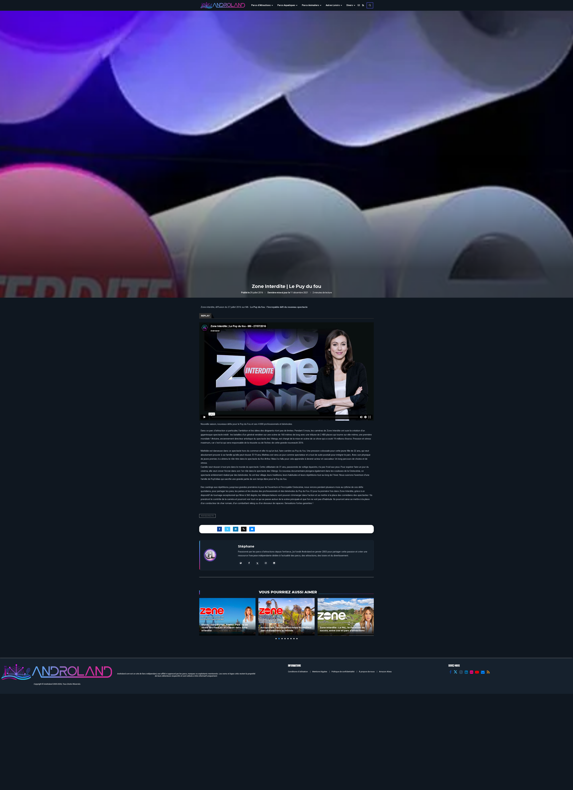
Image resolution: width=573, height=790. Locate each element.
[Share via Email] (252, 529)
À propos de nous (367, 671)
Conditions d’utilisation (298, 671)
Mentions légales (319, 671)
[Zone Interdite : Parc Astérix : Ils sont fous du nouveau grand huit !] (346, 616)
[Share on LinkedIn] (235, 529)
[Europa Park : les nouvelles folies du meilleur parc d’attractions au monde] (227, 616)
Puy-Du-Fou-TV (207, 516)
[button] (203, 618)
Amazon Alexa (385, 671)
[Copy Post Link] (244, 529)
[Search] (370, 5)
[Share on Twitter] (227, 529)
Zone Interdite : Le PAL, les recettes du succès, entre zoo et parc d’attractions (283, 629)
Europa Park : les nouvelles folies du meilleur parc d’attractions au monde (226, 629)
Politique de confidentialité (343, 671)
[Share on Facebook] (219, 529)
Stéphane (246, 546)
